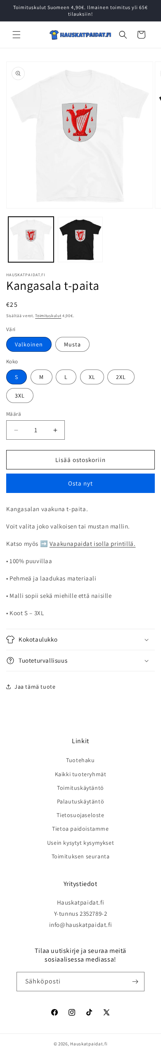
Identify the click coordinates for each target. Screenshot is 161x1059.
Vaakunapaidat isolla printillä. (93, 543)
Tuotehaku (80, 760)
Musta (72, 344)
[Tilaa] (135, 981)
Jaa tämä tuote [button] (34, 686)
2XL (121, 377)
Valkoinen (29, 344)
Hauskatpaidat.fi (88, 1044)
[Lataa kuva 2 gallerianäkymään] (80, 239)
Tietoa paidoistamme (80, 828)
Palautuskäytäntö (80, 801)
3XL (20, 395)
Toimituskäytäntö (80, 787)
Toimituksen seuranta (81, 856)
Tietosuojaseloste (80, 815)
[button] (16, 35)
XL (92, 377)
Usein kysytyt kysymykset (80, 842)
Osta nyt (80, 483)
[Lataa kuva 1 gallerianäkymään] (31, 239)
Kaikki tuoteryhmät (81, 774)
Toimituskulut (48, 315)
